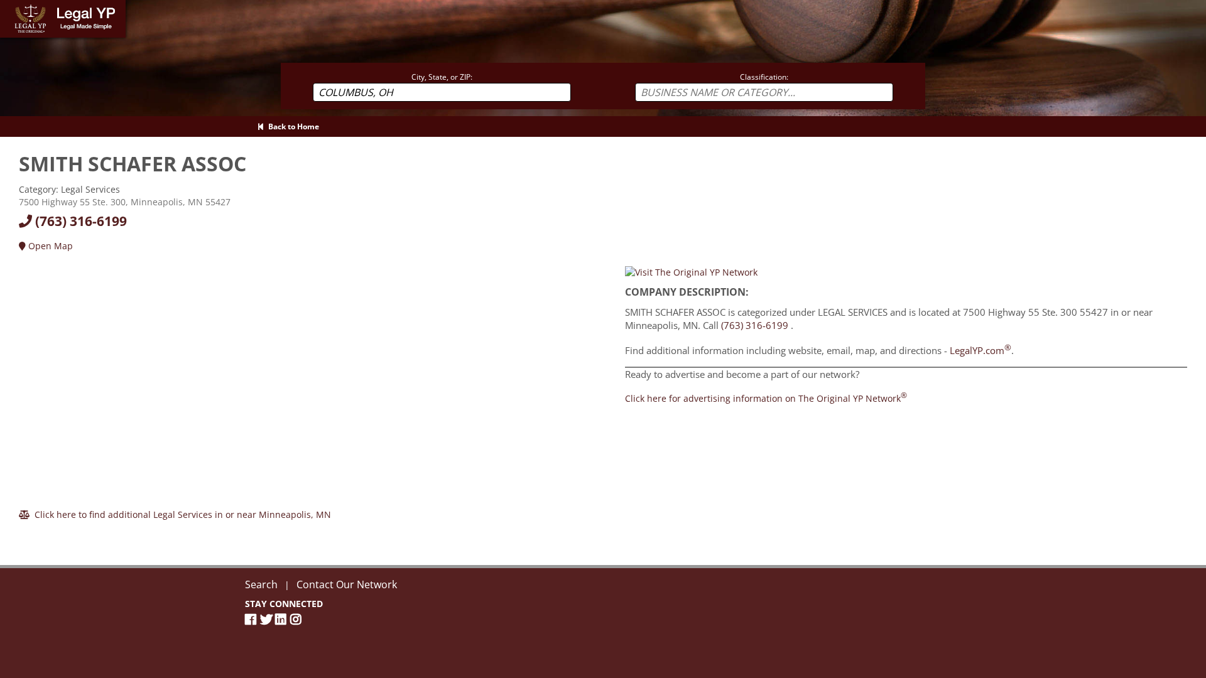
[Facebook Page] (252, 619)
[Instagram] (297, 619)
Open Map (49, 246)
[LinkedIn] (282, 619)
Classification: (764, 77)
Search (261, 584)
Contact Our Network (346, 584)
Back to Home (291, 126)
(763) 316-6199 (79, 221)
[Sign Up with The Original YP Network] (691, 271)
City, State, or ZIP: (441, 77)
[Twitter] (267, 619)
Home (12, 6)
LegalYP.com (980, 350)
